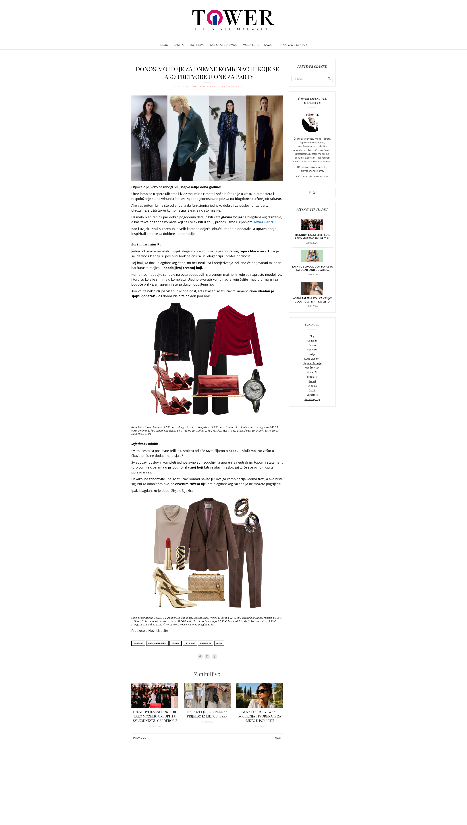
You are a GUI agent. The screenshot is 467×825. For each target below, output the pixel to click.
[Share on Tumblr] (214, 656)
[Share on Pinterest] (207, 656)
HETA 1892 (190, 643)
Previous (139, 737)
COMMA (176, 643)
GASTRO (178, 44)
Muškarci (312, 376)
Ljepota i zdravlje (312, 363)
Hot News (312, 349)
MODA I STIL (251, 44)
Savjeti (312, 381)
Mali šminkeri (312, 367)
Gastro (312, 345)
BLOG (164, 44)
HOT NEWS (197, 44)
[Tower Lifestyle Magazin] (233, 20)
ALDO (219, 643)
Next (278, 737)
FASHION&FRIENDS (157, 643)
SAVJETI (269, 44)
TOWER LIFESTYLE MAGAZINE (207, 86)
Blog (312, 336)
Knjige (312, 354)
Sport (312, 390)
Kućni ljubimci (312, 358)
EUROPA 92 (205, 643)
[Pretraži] (329, 79)
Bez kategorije (312, 399)
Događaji (312, 340)
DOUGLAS (138, 643)
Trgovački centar (293, 44)
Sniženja (312, 385)
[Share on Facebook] (200, 656)
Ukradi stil (312, 394)
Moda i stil (312, 372)
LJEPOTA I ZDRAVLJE (223, 44)
